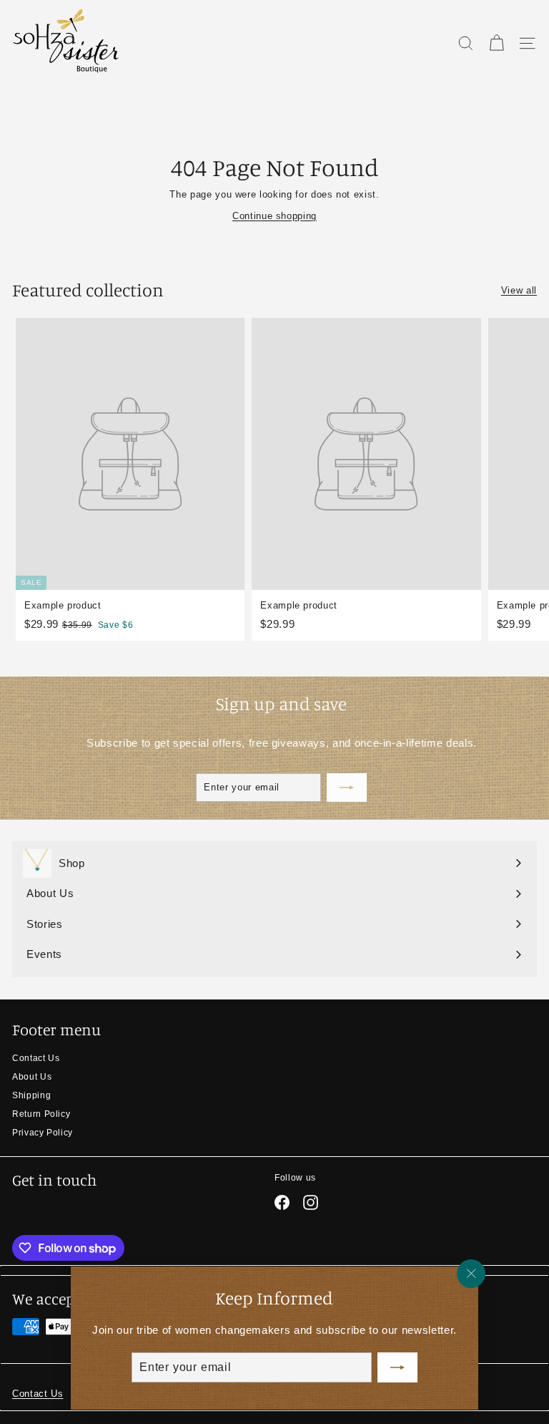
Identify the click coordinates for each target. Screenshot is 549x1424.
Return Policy (41, 1114)
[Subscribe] (397, 1367)
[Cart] (496, 43)
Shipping (31, 1095)
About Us (31, 1077)
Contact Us (36, 1058)
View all (519, 290)
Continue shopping (274, 215)
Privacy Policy (42, 1133)
